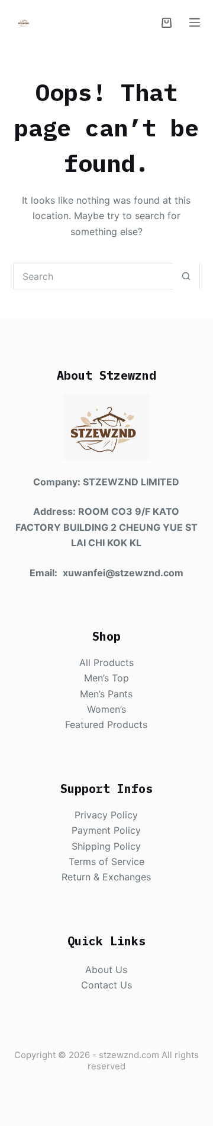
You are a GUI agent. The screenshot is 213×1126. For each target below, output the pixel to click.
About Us (106, 969)
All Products (106, 662)
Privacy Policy (106, 815)
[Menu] (194, 22)
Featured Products (106, 724)
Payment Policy (106, 830)
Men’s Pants (106, 694)
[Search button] (186, 276)
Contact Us (106, 985)
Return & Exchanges (106, 877)
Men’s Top (106, 678)
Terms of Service (106, 861)
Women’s (106, 709)
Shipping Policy (106, 846)
